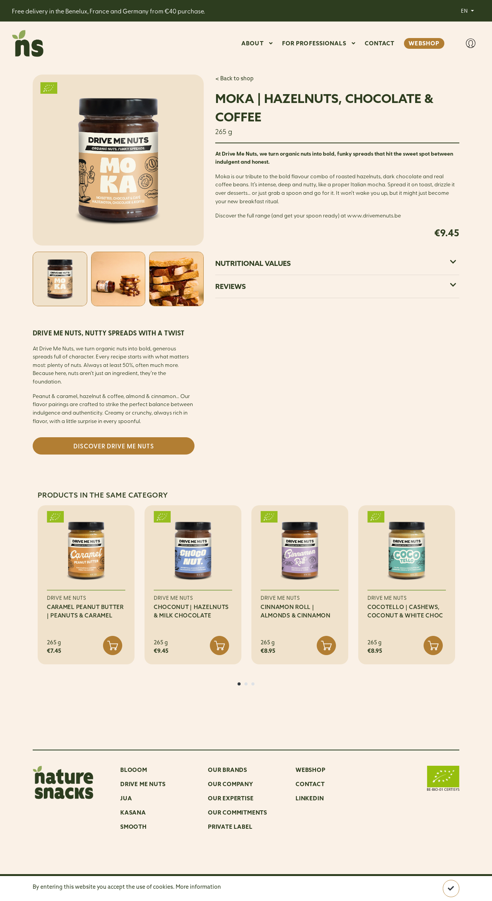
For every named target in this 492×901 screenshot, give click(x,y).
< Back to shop (234, 78)
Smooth (133, 826)
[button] (239, 684)
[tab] (337, 263)
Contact (310, 784)
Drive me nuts (142, 784)
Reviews (230, 286)
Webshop (311, 769)
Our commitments (237, 812)
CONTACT (380, 43)
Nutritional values (253, 263)
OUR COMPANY (230, 784)
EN (465, 10)
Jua (126, 798)
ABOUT (252, 43)
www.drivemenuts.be (374, 215)
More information (198, 886)
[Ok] (451, 888)
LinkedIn (310, 798)
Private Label (230, 826)
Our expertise (230, 798)
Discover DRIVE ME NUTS (113, 445)
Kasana (133, 812)
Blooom (133, 769)
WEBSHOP (424, 43)
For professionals (314, 43)
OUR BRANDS (227, 769)
